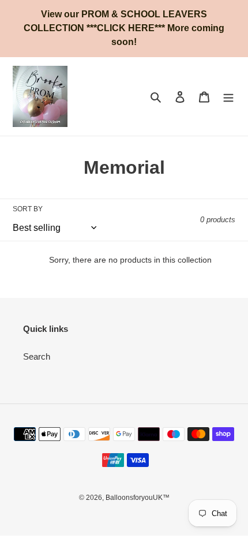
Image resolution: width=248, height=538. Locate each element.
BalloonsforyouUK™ (138, 498)
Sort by (28, 209)
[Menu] (228, 96)
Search (36, 356)
